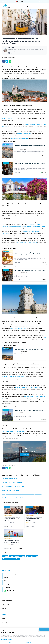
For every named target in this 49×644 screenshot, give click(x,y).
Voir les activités (24, 454)
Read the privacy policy (6, 639)
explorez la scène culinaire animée (27, 243)
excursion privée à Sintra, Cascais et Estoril (27, 387)
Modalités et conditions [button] (8, 627)
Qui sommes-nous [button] (7, 600)
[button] (14, 6)
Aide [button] (3, 618)
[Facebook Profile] (9, 53)
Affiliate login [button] (5, 608)
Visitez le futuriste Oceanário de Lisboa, (13, 376)
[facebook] (3, 61)
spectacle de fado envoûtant (19, 138)
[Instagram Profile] (11, 53)
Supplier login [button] (5, 604)
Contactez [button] (5, 623)
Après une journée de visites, (18, 328)
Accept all (28, 642)
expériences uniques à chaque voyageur (14, 431)
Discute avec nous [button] (9, 574)
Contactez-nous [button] (10, 590)
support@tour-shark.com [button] (10, 584)
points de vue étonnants (24, 133)
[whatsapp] (10, 61)
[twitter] (7, 61)
